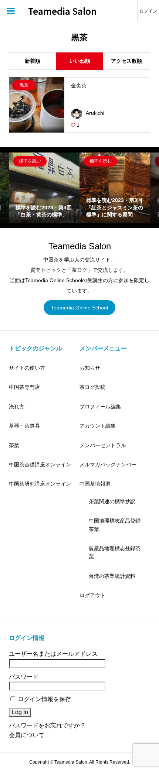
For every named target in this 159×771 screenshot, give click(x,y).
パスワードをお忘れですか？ (47, 725)
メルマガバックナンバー (108, 464)
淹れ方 (16, 407)
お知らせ (90, 368)
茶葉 (14, 445)
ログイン (148, 11)
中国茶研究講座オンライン (40, 484)
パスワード (23, 677)
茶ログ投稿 (92, 387)
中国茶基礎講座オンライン (40, 464)
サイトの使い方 (27, 368)
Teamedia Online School (79, 308)
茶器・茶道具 (24, 426)
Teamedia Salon (62, 11)
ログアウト (92, 595)
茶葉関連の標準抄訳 (112, 501)
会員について (26, 735)
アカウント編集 (98, 426)
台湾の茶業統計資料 (112, 576)
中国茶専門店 (24, 387)
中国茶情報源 (95, 484)
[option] (44, 188)
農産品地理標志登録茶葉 (115, 552)
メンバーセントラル (103, 445)
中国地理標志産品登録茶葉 (115, 525)
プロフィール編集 (100, 407)
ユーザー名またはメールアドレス (53, 654)
